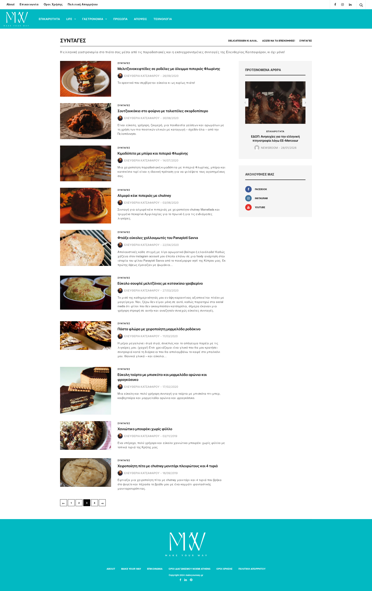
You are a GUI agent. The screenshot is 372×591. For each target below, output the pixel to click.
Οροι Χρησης (224, 568)
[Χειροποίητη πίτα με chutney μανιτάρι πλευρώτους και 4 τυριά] (85, 472)
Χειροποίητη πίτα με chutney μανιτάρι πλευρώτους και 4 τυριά (168, 466)
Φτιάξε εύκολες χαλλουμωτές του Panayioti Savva (158, 238)
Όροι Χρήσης (53, 4)
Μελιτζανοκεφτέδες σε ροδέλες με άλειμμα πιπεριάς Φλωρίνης (169, 69)
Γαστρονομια (92, 19)
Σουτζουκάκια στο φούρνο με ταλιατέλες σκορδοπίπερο (163, 111)
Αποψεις (140, 19)
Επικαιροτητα (49, 19)
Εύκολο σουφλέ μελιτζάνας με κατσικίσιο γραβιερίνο (160, 283)
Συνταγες (305, 40)
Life (69, 19)
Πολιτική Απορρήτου (83, 4)
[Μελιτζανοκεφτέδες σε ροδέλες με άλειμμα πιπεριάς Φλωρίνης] (85, 79)
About (10, 4)
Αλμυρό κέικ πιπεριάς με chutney (144, 195)
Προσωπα (120, 19)
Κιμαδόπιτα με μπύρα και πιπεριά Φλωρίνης (153, 153)
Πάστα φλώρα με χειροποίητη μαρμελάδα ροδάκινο (159, 329)
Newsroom (269, 147)
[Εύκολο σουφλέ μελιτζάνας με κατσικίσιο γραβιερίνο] (85, 292)
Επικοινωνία (29, 4)
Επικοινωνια (155, 568)
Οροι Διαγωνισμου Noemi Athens (189, 568)
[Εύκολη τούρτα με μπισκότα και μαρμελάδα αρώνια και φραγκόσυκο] (85, 391)
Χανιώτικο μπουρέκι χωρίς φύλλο (145, 429)
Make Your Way (131, 568)
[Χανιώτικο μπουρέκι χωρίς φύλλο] (85, 435)
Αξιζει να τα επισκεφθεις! (278, 40)
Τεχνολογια (162, 19)
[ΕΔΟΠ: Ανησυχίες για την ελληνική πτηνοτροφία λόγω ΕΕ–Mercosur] (275, 102)
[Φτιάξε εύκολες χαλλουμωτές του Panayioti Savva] (85, 248)
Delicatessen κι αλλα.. (243, 40)
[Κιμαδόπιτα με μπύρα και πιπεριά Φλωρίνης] (85, 163)
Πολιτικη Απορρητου (252, 568)
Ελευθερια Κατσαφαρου (142, 76)
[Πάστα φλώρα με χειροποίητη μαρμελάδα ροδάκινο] (85, 335)
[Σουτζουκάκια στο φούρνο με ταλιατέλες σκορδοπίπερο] (85, 121)
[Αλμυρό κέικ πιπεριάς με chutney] (85, 205)
